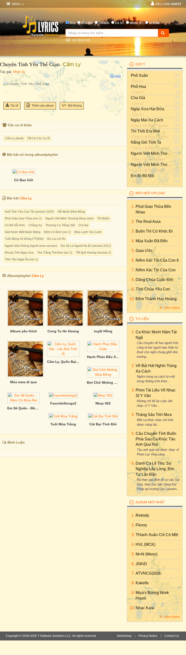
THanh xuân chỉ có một (157, 535)
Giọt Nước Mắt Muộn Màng (22, 232)
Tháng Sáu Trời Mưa (154, 415)
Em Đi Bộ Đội (142, 176)
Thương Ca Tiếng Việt (60, 225)
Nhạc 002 (103, 403)
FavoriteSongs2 (63, 403)
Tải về (14, 105)
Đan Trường (158, 126)
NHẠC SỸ (136, 23)
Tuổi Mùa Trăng (63, 424)
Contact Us (171, 636)
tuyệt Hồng (103, 331)
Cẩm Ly (72, 64)
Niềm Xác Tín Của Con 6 (157, 260)
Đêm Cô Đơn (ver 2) (57, 232)
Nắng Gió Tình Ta (146, 142)
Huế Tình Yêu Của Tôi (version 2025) (29, 211)
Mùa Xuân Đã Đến (152, 241)
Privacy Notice (148, 636)
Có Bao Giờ (23, 180)
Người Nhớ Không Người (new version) (31, 246)
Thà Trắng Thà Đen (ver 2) (54, 252)
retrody (142, 515)
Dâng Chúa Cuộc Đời (154, 280)
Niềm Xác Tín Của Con (156, 270)
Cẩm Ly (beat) (14, 138)
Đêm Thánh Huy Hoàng (156, 299)
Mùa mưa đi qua (23, 382)
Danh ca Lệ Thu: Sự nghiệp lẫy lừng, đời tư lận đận (155, 468)
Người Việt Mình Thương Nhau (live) (69, 218)
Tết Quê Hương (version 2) (93, 252)
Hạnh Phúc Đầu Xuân (103, 357)
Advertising (124, 636)
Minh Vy (19, 72)
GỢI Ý (140, 64)
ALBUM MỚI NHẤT (150, 502)
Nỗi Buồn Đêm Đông (71, 211)
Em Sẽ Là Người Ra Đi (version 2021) (86, 246)
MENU (16, 4)
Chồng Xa (35, 225)
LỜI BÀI (104, 23)
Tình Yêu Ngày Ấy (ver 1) (21, 259)
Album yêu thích (23, 331)
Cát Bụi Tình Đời (103, 424)
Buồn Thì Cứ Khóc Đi (154, 231)
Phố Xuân (139, 75)
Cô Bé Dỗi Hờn (15, 225)
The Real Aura (148, 221)
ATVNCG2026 (148, 573)
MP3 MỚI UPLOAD (150, 193)
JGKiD (141, 564)
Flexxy (141, 525)
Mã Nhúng (74, 105)
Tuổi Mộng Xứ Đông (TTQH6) (24, 239)
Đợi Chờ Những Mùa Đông (103, 382)
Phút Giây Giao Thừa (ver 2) (23, 218)
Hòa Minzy (156, 159)
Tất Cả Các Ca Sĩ (38, 138)
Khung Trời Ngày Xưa (19, 252)
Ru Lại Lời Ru (56, 239)
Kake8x (142, 583)
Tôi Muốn (103, 218)
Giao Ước (144, 251)
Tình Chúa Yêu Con (153, 289)
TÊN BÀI (87, 23)
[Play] (8, 76)
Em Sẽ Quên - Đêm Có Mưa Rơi (23, 408)
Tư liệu (142, 319)
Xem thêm (171, 308)
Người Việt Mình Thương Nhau (158, 153)
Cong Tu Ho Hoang (63, 331)
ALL (72, 23)
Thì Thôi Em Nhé (145, 131)
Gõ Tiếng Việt (80, 40)
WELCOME (168, 4)
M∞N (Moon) (146, 554)
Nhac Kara (145, 608)
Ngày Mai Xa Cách (147, 120)
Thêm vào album (42, 105)
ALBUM (154, 23)
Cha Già (138, 98)
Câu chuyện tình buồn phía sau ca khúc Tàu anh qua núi (156, 439)
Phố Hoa (138, 87)
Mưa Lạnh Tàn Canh (88, 232)
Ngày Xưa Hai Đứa (147, 109)
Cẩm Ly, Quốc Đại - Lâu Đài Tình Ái (63, 362)
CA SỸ (119, 23)
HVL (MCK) (145, 544)
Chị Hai (83, 225)
